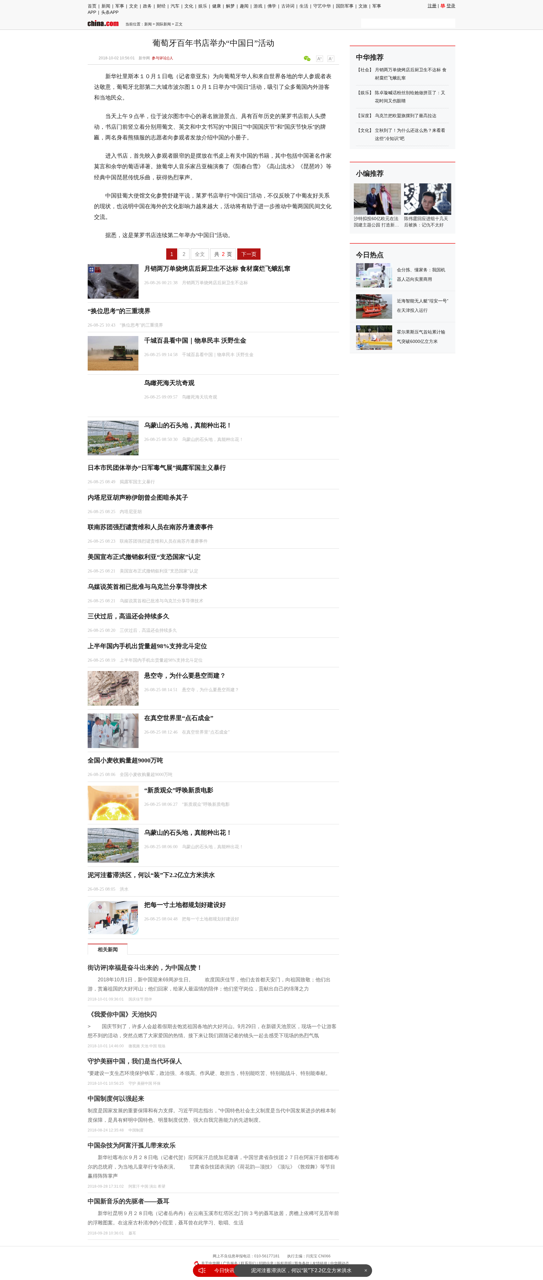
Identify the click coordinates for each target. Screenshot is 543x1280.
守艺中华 (322, 5)
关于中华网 (210, 1263)
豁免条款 (302, 1263)
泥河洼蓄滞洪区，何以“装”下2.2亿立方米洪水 (301, 1270)
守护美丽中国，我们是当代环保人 (135, 1061)
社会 (364, 69)
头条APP (109, 12)
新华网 (144, 58)
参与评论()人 (162, 58)
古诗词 (287, 5)
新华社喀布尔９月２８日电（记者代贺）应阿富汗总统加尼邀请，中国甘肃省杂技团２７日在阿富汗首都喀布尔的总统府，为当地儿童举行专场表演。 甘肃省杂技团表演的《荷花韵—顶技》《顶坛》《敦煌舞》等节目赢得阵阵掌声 (213, 1167)
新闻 (105, 5)
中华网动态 (339, 1263)
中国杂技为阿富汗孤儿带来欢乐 (132, 1145)
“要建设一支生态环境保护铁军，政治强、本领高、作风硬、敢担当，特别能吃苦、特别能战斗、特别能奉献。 (209, 1073)
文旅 (363, 5)
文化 (188, 5)
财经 (161, 5)
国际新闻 (163, 24)
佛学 (271, 5)
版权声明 (284, 1263)
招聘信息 (266, 1263)
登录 (451, 5)
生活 (303, 5)
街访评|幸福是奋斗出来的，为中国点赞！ (145, 967)
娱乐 (202, 5)
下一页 (248, 254)
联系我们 (248, 1263)
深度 (364, 115)
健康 (216, 5)
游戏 (258, 5)
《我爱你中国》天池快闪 (122, 1014)
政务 (147, 5)
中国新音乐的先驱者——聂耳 (128, 1201)
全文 (200, 254)
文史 (133, 5)
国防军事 (345, 5)
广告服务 (230, 1263)
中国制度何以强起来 (116, 1098)
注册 (432, 5)
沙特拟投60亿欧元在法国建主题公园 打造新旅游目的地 (376, 225)
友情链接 (319, 1263)
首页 (92, 5)
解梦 (230, 5)
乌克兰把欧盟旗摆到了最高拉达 (405, 115)
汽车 (175, 5)
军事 (119, 5)
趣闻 (244, 5)
